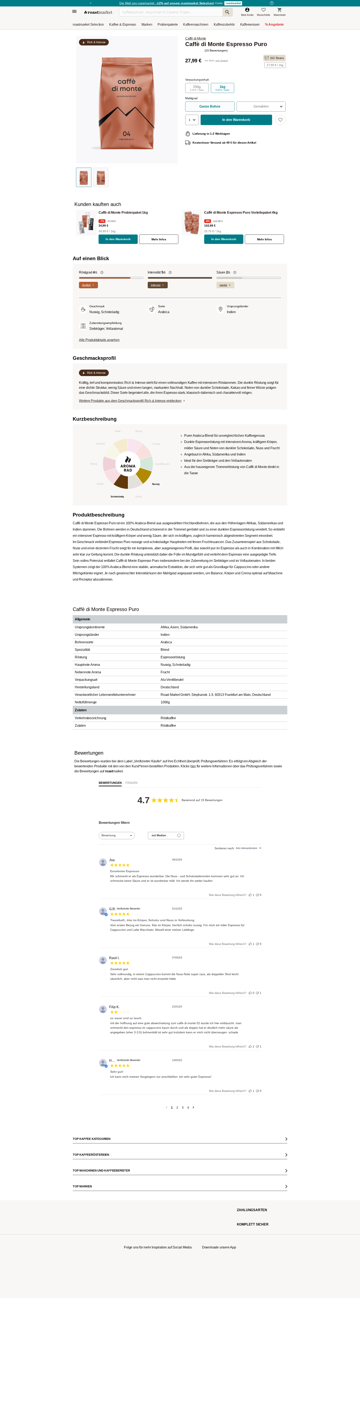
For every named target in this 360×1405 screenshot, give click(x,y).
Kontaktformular (167, 1241)
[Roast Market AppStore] (213, 1351)
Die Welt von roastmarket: (166, 3)
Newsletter (82, 1225)
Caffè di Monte (195, 38)
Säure (223, 272)
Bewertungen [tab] (110, 782)
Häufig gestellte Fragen (130, 1225)
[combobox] (117, 835)
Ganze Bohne (209, 106)
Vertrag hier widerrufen (170, 1313)
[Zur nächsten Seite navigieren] (193, 1107)
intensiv (155, 285)
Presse (80, 1250)
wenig (223, 285)
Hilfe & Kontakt (126, 1218)
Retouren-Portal (126, 1243)
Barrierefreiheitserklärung (90, 1256)
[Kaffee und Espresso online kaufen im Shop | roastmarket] (98, 12)
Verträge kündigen (128, 1237)
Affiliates (80, 1262)
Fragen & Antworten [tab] (131, 784)
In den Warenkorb (118, 239)
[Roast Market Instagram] (132, 1351)
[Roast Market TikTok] (145, 1351)
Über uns (81, 1243)
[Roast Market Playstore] (225, 1351)
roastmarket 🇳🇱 (84, 1287)
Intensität (157, 272)
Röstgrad (88, 272)
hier (193, 766)
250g (197, 88)
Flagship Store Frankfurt (131, 1264)
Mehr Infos (158, 239)
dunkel (86, 285)
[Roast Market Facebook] (170, 1351)
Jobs (78, 1237)
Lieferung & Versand (129, 1231)
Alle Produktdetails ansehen (99, 340)
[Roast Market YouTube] (158, 1351)
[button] (261, 107)
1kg (222, 88)
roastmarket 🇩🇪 (84, 1281)
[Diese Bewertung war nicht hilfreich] (257, 894)
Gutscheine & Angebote (89, 1231)
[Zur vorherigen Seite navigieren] (166, 1107)
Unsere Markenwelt (86, 1268)
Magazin (80, 1218)
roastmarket (233, 3)
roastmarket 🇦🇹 (84, 1275)
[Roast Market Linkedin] (183, 1351)
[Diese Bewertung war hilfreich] (250, 894)
